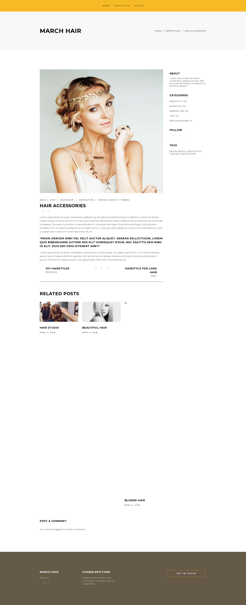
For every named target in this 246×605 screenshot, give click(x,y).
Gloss (190, 151)
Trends (125, 200)
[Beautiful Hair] (101, 312)
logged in (59, 529)
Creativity (176, 101)
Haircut (114, 200)
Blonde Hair (135, 500)
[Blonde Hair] (144, 398)
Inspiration (173, 31)
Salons (184, 154)
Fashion (103, 200)
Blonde (173, 151)
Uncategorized (179, 121)
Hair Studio (49, 327)
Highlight (175, 154)
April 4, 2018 (48, 200)
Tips (172, 116)
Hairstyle (176, 106)
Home (158, 31)
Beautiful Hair (94, 327)
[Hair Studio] (59, 312)
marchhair (67, 200)
